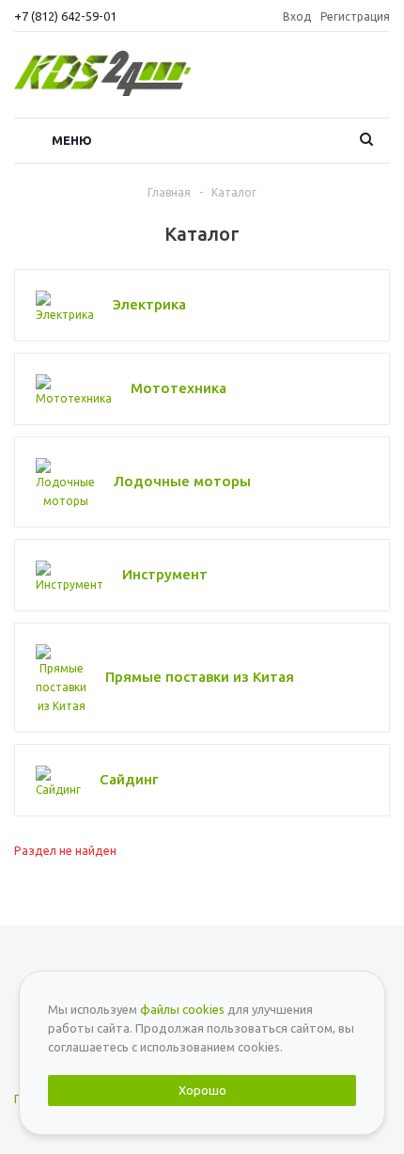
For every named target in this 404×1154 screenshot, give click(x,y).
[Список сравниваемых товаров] (378, 80)
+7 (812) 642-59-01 (65, 16)
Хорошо (202, 1090)
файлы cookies (182, 1009)
